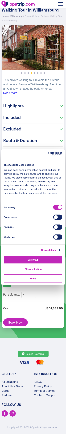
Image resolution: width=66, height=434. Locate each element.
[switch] (57, 217)
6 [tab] (37, 73)
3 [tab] (28, 73)
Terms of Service (44, 390)
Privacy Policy (43, 386)
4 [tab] (31, 73)
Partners (7, 395)
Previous (6, 51)
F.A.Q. (38, 381)
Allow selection (33, 269)
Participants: (11, 294)
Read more (10, 93)
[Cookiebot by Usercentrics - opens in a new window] (48, 153)
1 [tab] (21, 73)
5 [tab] (34, 73)
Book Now (15, 322)
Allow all (33, 259)
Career (6, 390)
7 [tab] (41, 73)
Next (59, 51)
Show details (48, 250)
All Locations (10, 381)
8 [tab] (44, 73)
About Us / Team (12, 386)
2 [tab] (25, 73)
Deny (33, 278)
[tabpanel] (33, 47)
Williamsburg (16, 16)
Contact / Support (45, 395)
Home (5, 16)
